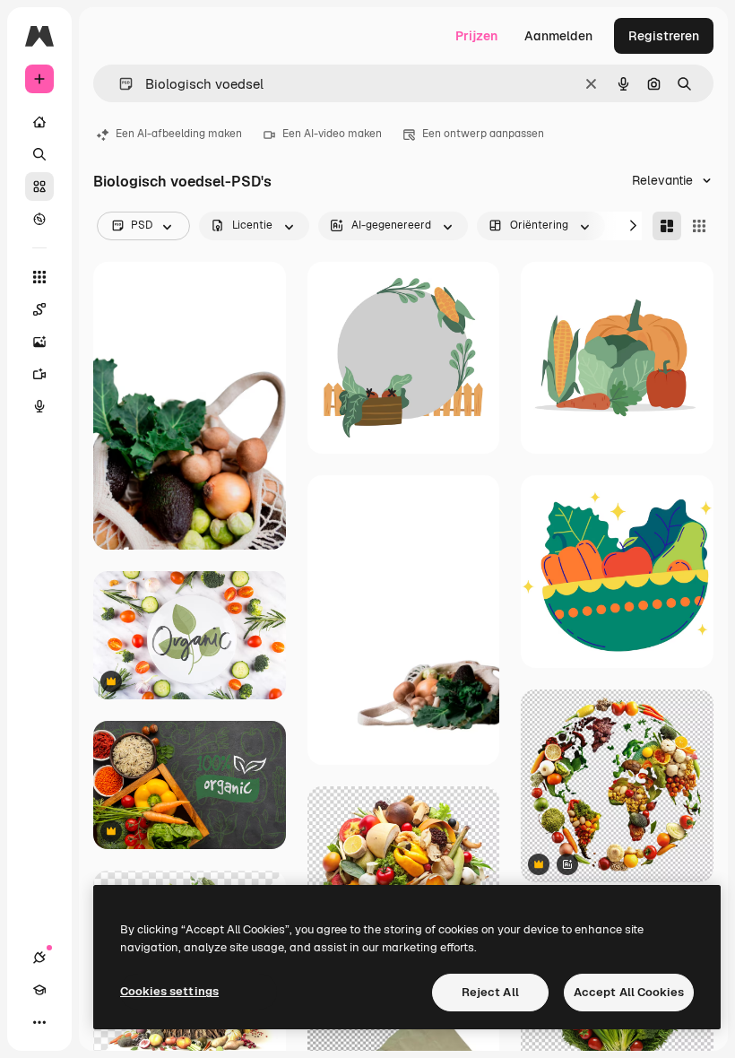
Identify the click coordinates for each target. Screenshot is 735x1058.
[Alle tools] (39, 277)
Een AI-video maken (332, 133)
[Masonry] (667, 226)
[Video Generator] (39, 374)
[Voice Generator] (39, 406)
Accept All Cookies (629, 992)
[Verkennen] (39, 218)
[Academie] (39, 990)
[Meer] (39, 1022)
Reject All (490, 992)
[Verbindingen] (39, 957)
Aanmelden (558, 36)
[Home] (39, 122)
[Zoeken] (39, 154)
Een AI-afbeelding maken (179, 133)
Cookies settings (169, 991)
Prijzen (476, 36)
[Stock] (39, 186)
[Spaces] (39, 309)
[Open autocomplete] (118, 84)
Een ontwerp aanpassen (483, 133)
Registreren (663, 36)
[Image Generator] (39, 341)
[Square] (699, 226)
